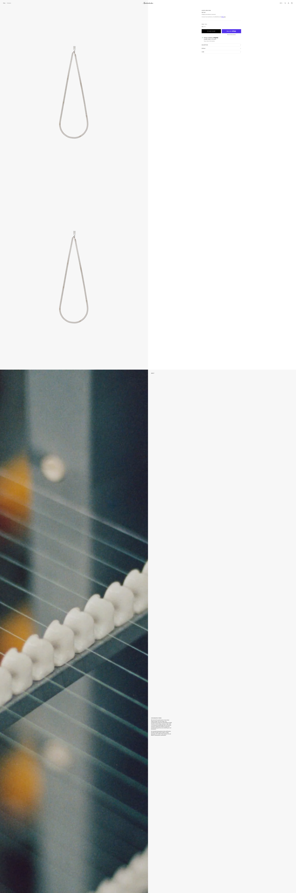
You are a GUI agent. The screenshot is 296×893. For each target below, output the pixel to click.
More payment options (231, 34)
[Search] (285, 3)
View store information (209, 41)
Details (203, 48)
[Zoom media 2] (74, 277)
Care (203, 52)
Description (205, 45)
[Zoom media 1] (74, 92)
